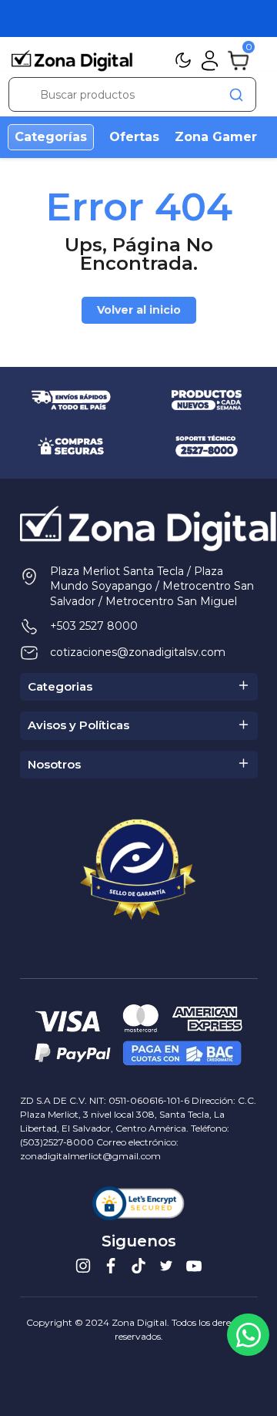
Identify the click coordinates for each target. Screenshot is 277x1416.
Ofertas (134, 136)
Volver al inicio (139, 310)
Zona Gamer (216, 136)
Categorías (51, 136)
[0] (238, 59)
